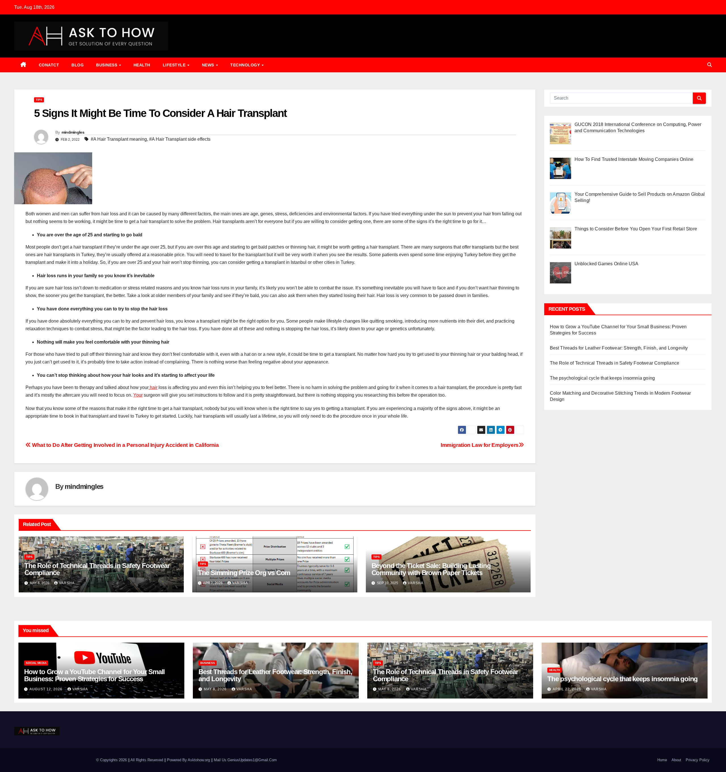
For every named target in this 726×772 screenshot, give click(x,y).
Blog (77, 65)
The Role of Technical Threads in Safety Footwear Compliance (96, 569)
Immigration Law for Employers (480, 445)
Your (138, 395)
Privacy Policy (698, 760)
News (209, 65)
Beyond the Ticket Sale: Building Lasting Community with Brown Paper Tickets (431, 569)
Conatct (49, 65)
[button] (709, 64)
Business (107, 65)
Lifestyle (175, 65)
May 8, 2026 (216, 689)
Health (142, 65)
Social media (36, 662)
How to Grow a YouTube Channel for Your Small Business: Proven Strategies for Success (94, 675)
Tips (39, 99)
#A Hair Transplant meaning (119, 139)
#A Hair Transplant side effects (179, 139)
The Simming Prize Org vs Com (244, 573)
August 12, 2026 (46, 689)
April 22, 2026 (567, 689)
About (676, 760)
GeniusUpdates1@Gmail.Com (252, 760)
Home (662, 760)
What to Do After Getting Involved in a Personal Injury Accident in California (125, 445)
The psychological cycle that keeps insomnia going (602, 378)
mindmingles (73, 132)
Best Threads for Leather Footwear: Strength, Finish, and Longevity (619, 348)
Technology (245, 65)
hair (153, 387)
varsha (67, 583)
